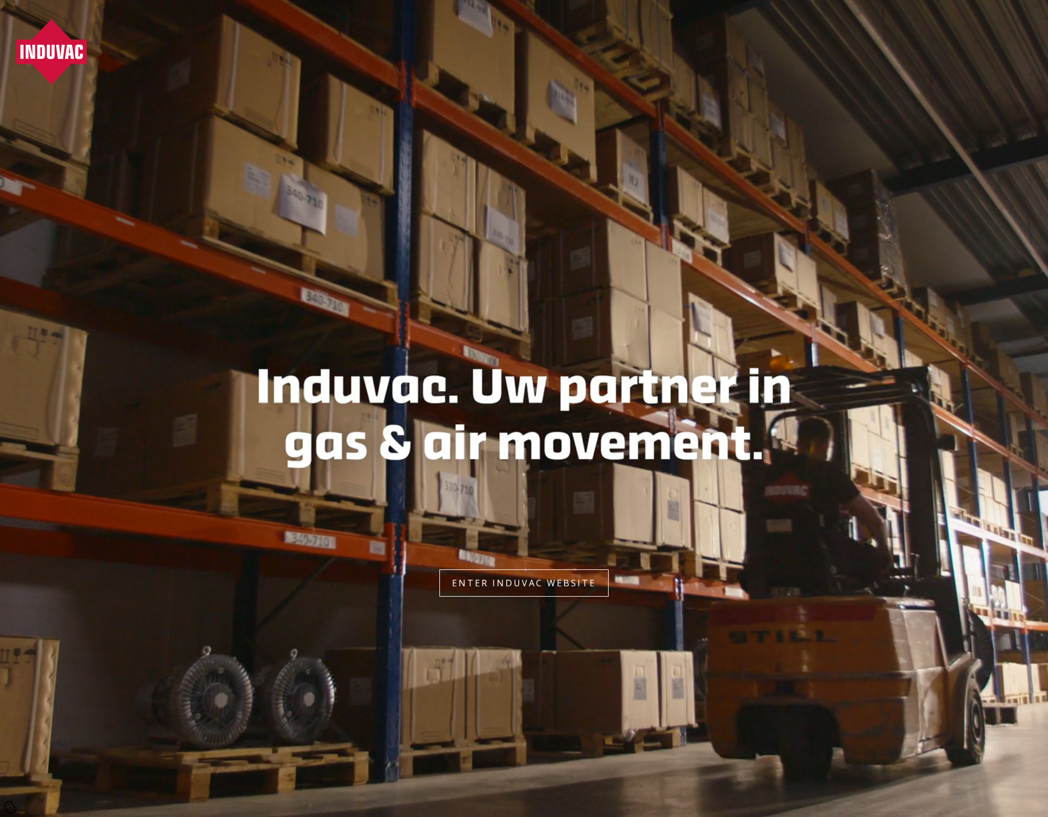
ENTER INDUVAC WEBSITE (524, 583)
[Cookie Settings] (10, 807)
